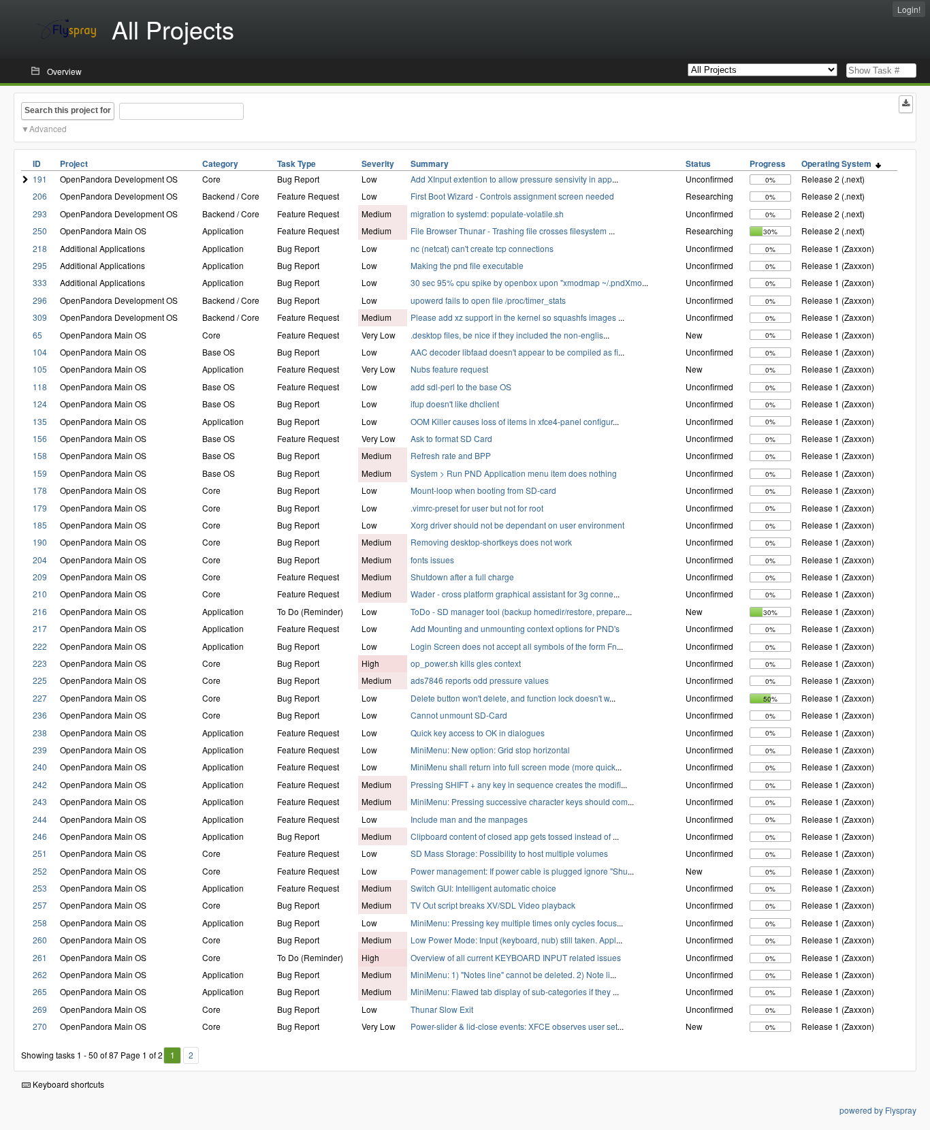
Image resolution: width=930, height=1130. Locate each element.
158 (40, 455)
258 (40, 922)
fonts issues (432, 559)
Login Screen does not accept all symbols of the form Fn (514, 646)
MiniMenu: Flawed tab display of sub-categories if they (512, 991)
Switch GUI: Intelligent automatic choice (483, 888)
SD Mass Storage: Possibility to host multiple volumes (509, 853)
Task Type (296, 163)
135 (40, 421)
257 (40, 905)
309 (40, 317)
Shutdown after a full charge (462, 576)
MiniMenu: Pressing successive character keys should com (519, 801)
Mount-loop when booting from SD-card (483, 490)
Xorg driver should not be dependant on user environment (517, 525)
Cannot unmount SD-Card (459, 715)
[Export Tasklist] (906, 104)
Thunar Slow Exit (442, 1009)
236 (40, 715)
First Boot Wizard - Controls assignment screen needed (512, 196)
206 (40, 196)
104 (40, 352)
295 (40, 265)
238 (40, 732)
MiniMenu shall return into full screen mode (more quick (513, 766)
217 (40, 628)
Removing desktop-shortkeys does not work (491, 542)
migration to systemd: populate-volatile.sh (487, 213)
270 (40, 1026)
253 (40, 888)
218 (40, 248)
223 (40, 663)
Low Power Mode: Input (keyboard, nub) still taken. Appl (513, 939)
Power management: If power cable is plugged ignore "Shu (519, 871)
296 (40, 300)
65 (37, 335)
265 (40, 991)
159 (40, 473)
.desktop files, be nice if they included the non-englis (507, 335)
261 (40, 957)
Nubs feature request (449, 369)
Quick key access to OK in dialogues (478, 732)
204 (40, 559)
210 (40, 593)
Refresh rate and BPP (451, 455)
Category (220, 163)
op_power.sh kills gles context (466, 663)
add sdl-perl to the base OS (461, 386)
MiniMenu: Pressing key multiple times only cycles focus (514, 922)
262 (40, 974)
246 (40, 836)
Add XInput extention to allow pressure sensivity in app (511, 179)
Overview (64, 71)
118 (40, 386)
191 (40, 179)
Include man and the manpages (469, 819)
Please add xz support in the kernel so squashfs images (514, 317)
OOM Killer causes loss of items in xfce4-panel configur (512, 421)
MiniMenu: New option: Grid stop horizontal (490, 749)
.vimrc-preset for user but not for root (477, 508)
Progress (768, 163)
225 (40, 680)
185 (40, 525)
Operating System (838, 163)
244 (40, 819)
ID (37, 163)
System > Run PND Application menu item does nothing (514, 473)
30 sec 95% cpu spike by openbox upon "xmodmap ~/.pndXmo (526, 282)
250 (40, 230)
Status (698, 163)
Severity (378, 163)
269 (40, 1009)
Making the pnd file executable (467, 265)
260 (40, 939)
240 (40, 766)
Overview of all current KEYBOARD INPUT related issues (516, 957)
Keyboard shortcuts (67, 1084)
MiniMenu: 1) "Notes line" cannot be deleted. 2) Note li (510, 974)
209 (40, 576)
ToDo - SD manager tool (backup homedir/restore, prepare (518, 611)
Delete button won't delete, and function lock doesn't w (510, 698)
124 (40, 403)
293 (40, 213)
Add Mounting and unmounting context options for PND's (515, 628)
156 (40, 438)
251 (40, 853)
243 (40, 801)
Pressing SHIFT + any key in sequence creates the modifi (516, 784)
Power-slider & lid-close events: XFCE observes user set (514, 1026)
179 (40, 508)
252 (40, 871)
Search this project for (68, 110)
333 (40, 282)
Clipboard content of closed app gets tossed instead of (512, 836)
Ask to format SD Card (451, 438)
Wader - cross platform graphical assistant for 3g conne (512, 593)
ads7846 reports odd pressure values (480, 680)
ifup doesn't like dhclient (455, 403)
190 (40, 542)
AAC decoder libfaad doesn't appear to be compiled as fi (514, 352)
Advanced (48, 128)
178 (40, 490)
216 (40, 611)
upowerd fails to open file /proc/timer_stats (488, 300)
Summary (430, 163)
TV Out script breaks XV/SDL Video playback (493, 905)
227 (40, 698)
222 (40, 646)
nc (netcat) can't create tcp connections (482, 248)
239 (40, 749)
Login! (908, 9)
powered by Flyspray (877, 1110)
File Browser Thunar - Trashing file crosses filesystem (510, 230)
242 (40, 784)
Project (74, 163)
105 (40, 369)
